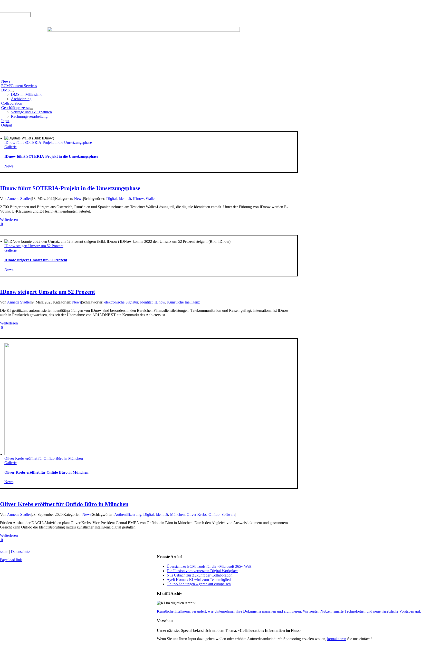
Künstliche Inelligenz (183, 302)
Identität (125, 198)
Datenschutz (20, 551)
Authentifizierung (127, 514)
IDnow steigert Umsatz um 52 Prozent (33, 246)
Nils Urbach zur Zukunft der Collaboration (199, 575)
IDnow (138, 198)
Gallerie (10, 147)
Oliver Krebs (197, 514)
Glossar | (37, 6)
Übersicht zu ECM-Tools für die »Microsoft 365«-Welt (209, 566)
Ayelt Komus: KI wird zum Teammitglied (199, 579)
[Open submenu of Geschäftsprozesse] (31, 109)
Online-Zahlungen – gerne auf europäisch (199, 584)
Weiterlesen (9, 219)
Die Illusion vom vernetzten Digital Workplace (202, 571)
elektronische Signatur (121, 302)
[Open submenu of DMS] (12, 91)
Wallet (150, 198)
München (177, 514)
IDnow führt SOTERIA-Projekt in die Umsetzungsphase (48, 142)
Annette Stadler (19, 198)
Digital (111, 198)
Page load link (11, 560)
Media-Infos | (19, 6)
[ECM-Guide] (144, 30)
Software (228, 514)
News (8, 166)
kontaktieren (336, 639)
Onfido (214, 514)
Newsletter (67, 6)
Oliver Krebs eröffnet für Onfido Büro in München (43, 458)
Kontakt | (51, 6)
